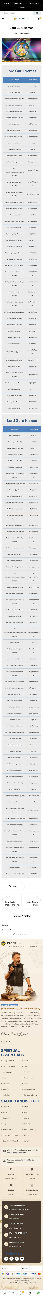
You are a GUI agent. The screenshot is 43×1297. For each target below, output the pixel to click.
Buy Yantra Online (30, 1095)
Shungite (6, 1089)
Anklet (26, 1061)
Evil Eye (26, 1072)
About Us (6, 1107)
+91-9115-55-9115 (16, 1224)
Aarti (25, 1112)
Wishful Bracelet (9, 1066)
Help (4, 1124)
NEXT (36, 897)
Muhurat (27, 1141)
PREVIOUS (8, 897)
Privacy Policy (8, 1130)
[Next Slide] (40, 5)
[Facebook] (6, 1259)
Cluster (26, 1066)
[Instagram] (17, 1259)
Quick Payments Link (10, 1141)
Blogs (5, 1112)
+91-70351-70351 (16, 1214)
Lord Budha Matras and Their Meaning (12, 905)
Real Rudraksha (29, 1089)
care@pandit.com (16, 1242)
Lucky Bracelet (8, 1061)
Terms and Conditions (11, 1135)
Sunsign (5, 925)
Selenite (6, 1084)
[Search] (37, 13)
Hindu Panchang (30, 1130)
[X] (11, 1259)
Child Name (28, 1124)
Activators (6, 1095)
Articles (26, 1107)
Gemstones (28, 1078)
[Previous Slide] (2, 5)
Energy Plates (8, 1072)
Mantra (26, 1135)
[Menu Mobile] (4, 18)
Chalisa (26, 1118)
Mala (25, 1084)
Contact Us (7, 1118)
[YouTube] (22, 1259)
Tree (4, 1078)
